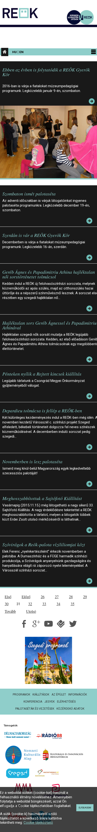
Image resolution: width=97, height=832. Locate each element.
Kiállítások (40, 694)
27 (57, 596)
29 (85, 596)
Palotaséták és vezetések (34, 708)
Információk (77, 694)
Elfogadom (85, 808)
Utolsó (31, 611)
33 (44, 603)
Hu (14, 52)
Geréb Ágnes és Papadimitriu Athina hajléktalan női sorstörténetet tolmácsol (48, 274)
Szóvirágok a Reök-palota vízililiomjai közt (43, 544)
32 (30, 603)
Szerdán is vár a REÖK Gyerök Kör (36, 235)
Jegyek (49, 701)
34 (58, 603)
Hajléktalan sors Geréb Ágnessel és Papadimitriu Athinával (49, 325)
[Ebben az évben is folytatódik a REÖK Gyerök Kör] (49, 142)
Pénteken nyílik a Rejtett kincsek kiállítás (41, 374)
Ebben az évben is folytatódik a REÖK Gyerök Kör (46, 71)
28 (71, 596)
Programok (21, 694)
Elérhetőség (66, 701)
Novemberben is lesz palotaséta (32, 461)
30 (6, 603)
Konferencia (33, 701)
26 (42, 596)
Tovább (10, 611)
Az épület (59, 694)
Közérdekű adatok (70, 708)
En (21, 52)
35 (72, 603)
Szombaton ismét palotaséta (29, 193)
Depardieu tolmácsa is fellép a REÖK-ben (42, 410)
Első (8, 596)
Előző (26, 596)
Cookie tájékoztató (38, 822)
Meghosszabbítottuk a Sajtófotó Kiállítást (42, 498)
